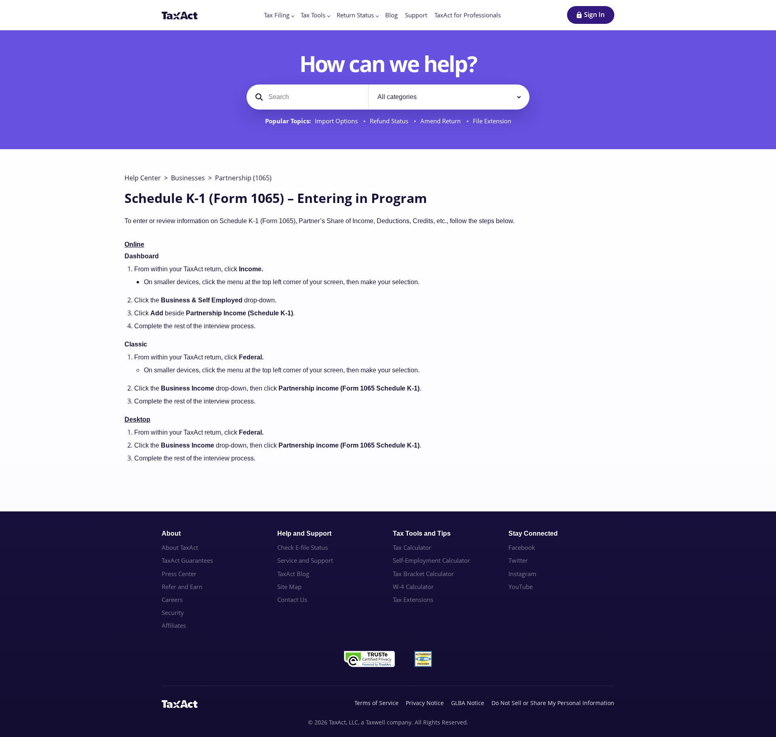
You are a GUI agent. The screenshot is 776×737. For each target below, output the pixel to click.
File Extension (492, 121)
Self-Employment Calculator (431, 560)
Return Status (355, 15)
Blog (391, 15)
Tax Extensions (413, 600)
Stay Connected (533, 533)
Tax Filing (276, 15)
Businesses (188, 177)
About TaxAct (180, 547)
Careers (172, 600)
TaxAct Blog (293, 574)
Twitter (518, 560)
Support (416, 15)
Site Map (289, 587)
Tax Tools (313, 15)
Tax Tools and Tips (422, 533)
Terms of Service (376, 703)
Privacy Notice (425, 703)
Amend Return (441, 121)
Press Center (179, 574)
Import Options (337, 121)
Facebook (521, 547)
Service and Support (305, 560)
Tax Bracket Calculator (423, 574)
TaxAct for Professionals (467, 15)
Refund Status (390, 121)
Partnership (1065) (243, 177)
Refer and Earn (182, 587)
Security (173, 612)
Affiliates (174, 625)
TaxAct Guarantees (187, 560)
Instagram (522, 574)
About (171, 533)
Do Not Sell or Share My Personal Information (552, 703)
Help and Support (304, 533)
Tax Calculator (412, 547)
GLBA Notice (467, 703)
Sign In (594, 14)
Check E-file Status (302, 547)
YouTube (520, 587)
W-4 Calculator (413, 587)
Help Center (142, 177)
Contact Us (292, 600)
